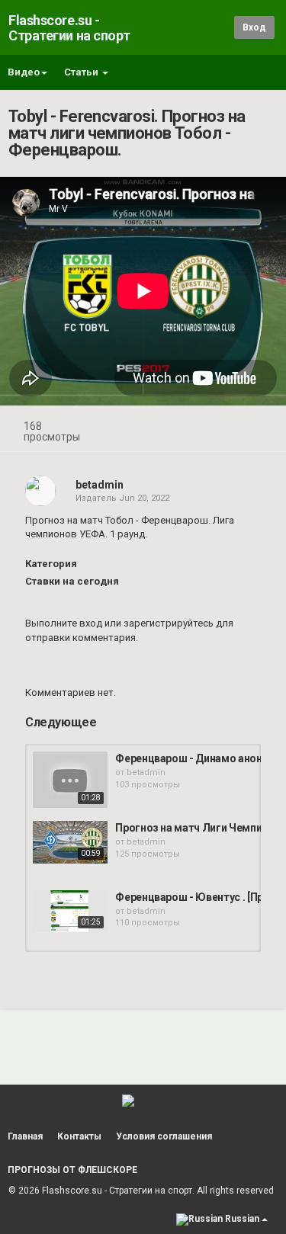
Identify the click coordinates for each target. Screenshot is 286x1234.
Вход (254, 27)
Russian (242, 1218)
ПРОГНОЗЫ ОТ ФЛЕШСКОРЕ (72, 1170)
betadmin (100, 485)
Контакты (79, 1136)
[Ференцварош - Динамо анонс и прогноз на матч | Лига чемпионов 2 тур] (70, 780)
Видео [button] (24, 72)
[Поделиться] (223, 428)
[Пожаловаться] (260, 428)
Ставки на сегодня (72, 581)
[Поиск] (220, 27)
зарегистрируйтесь (169, 623)
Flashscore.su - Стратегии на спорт (69, 27)
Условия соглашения (164, 1136)
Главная (25, 1136)
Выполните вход (63, 623)
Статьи (82, 72)
